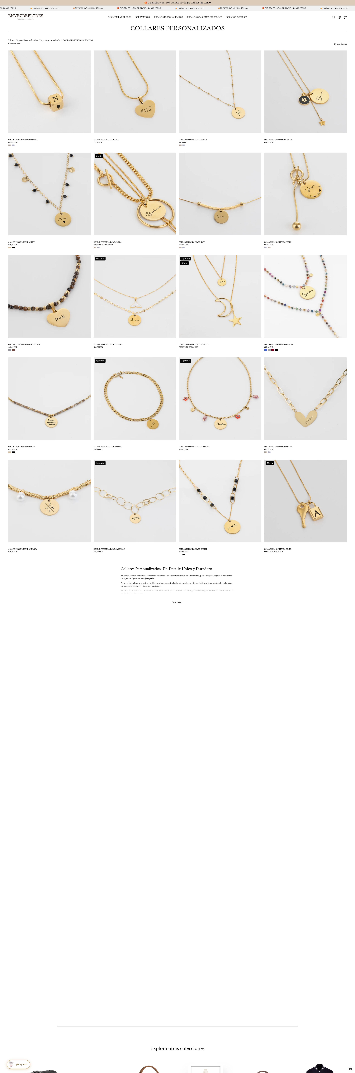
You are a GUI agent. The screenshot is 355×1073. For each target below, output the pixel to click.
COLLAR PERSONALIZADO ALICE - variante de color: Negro (13, 247)
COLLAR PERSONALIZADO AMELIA (193, 140)
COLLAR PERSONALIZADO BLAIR (277, 549)
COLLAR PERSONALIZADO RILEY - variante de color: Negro (13, 452)
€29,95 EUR (98, 347)
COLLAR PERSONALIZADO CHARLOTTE (24, 344)
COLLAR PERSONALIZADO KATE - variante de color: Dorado (180, 247)
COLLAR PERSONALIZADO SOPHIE (107, 447)
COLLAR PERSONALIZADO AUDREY (22, 549)
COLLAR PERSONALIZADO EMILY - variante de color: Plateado (265, 247)
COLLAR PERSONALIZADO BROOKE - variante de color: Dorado (9, 145)
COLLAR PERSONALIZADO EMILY (277, 242)
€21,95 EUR (98, 142)
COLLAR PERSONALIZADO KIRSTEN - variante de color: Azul (265, 350)
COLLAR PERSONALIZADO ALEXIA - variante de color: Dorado (95, 247)
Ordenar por (14, 44)
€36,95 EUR (12, 245)
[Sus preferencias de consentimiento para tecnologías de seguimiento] (350, 1068)
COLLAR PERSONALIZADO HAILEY (278, 140)
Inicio (11, 40)
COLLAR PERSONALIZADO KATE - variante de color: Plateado (183, 247)
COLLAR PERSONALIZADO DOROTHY (194, 447)
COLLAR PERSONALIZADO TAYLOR (278, 447)
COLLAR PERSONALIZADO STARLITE (194, 344)
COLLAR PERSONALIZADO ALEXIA (107, 242)
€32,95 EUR (12, 347)
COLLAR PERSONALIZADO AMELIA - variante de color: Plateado (183, 145)
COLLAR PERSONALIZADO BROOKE (22, 140)
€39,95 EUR (268, 142)
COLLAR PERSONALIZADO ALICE (21, 242)
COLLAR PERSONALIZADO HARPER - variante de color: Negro (183, 554)
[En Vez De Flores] (25, 17)
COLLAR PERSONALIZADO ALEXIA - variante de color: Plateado (98, 247)
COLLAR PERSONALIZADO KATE (192, 242)
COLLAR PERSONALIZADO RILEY (21, 447)
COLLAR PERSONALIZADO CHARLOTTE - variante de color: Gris (9, 350)
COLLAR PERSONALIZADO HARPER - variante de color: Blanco (180, 554)
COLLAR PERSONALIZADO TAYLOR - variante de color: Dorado (265, 452)
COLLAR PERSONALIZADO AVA (106, 140)
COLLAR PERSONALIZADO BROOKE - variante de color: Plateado (13, 145)
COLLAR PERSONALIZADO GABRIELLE (109, 549)
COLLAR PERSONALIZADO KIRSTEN (278, 344)
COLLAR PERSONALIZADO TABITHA (108, 344)
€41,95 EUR (12, 142)
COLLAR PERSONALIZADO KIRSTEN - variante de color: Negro (276, 350)
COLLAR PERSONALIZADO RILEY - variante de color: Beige (9, 452)
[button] (119, 17)
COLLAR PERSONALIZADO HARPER (193, 549)
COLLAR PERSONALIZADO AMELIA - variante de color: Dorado (180, 145)
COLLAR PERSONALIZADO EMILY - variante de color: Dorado (269, 247)
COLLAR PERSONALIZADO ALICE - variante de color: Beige (9, 247)
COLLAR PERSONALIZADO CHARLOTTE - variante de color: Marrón (13, 350)
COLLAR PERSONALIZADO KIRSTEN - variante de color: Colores (269, 350)
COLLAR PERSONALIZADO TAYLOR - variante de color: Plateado (269, 452)
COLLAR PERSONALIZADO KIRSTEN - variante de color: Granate (272, 350)
